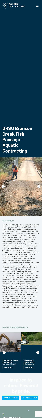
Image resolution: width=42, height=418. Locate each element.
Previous (3, 186)
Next (38, 186)
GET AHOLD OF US (29, 398)
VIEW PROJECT (8, 367)
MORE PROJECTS (10, 398)
